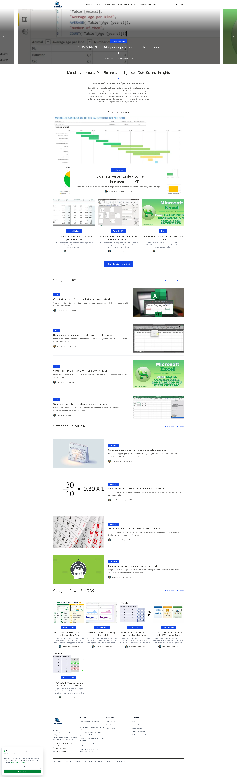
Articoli (83, 717)
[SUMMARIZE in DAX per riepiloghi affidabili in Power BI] (118, 36)
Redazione (110, 717)
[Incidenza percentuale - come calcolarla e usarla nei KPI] (118, 156)
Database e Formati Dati (147, 4)
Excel (98, 4)
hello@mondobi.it (61, 751)
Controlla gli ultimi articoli (118, 264)
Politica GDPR (98, 761)
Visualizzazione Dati (131, 4)
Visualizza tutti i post (174, 280)
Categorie (136, 717)
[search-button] (177, 4)
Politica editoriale (109, 761)
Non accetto (22, 767)
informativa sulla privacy (18, 762)
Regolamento (57, 761)
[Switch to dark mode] (182, 4)
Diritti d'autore (67, 761)
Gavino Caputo (110, 728)
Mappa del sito (120, 761)
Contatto (90, 761)
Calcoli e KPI (106, 4)
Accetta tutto (22, 771)
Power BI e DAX (117, 4)
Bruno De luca (110, 725)
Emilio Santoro (110, 721)
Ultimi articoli (90, 4)
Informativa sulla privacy (79, 761)
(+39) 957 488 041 (61, 748)
